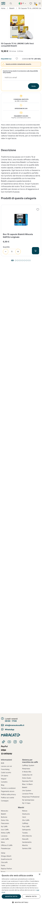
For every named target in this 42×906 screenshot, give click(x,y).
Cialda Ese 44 (27, 775)
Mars (3, 842)
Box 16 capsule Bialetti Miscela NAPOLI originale (18, 235)
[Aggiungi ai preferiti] (17, 59)
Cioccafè (4, 862)
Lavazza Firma (27, 794)
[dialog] (21, 889)
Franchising (5, 769)
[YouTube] (9, 741)
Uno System (26, 790)
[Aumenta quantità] (18, 251)
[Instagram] (15, 741)
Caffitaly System (28, 765)
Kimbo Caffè (5, 833)
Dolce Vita (5, 820)
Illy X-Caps (26, 803)
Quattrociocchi (6, 859)
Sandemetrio (26, 842)
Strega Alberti (6, 856)
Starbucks (26, 814)
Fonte (3, 865)
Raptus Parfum (6, 868)
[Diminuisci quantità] (5, 251)
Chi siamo (4, 776)
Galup (3, 853)
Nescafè (25, 839)
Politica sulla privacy (8, 794)
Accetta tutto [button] (11, 896)
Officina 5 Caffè (6, 845)
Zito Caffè (25, 820)
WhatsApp (9, 729)
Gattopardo (26, 830)
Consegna (4, 801)
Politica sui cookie (7, 797)
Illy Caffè (4, 826)
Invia (34, 86)
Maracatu (4, 811)
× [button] (39, 874)
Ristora (24, 811)
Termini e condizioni (8, 788)
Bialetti (24, 787)
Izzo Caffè (5, 830)
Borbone (4, 817)
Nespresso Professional (30, 797)
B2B (2, 763)
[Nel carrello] (35, 250)
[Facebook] (20, 741)
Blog (2, 785)
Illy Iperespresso (28, 800)
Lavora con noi (6, 766)
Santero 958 (26, 848)
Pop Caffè (25, 826)
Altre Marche (27, 836)
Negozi (3, 779)
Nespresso (26, 768)
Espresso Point (27, 781)
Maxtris (25, 845)
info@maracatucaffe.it (14, 725)
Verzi (24, 817)
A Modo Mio (26, 772)
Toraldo (25, 833)
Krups (3, 872)
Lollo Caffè (5, 839)
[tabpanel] (21, 230)
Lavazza (4, 836)
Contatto (4, 782)
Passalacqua (5, 848)
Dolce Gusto (26, 778)
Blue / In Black (27, 784)
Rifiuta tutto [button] (31, 896)
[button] (21, 902)
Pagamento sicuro (7, 791)
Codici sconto (6, 772)
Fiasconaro (5, 823)
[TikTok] (3, 741)
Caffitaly (25, 823)
